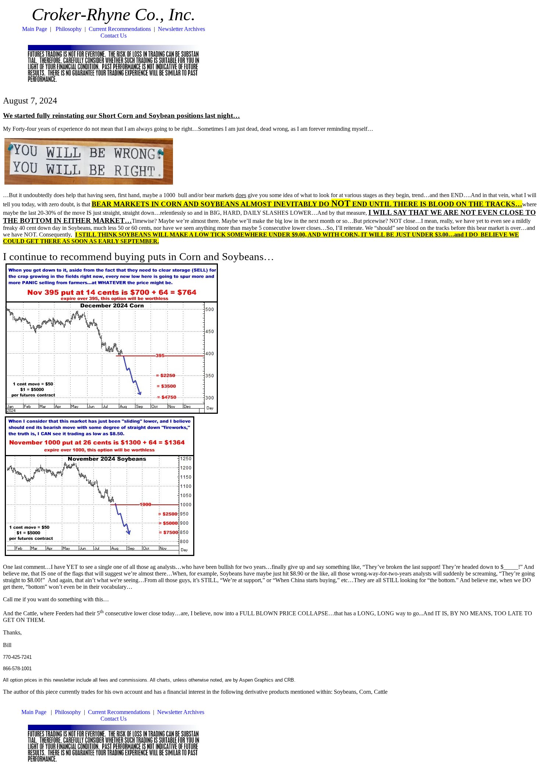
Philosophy (69, 29)
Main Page (34, 29)
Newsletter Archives (181, 29)
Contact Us (113, 35)
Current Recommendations (120, 29)
